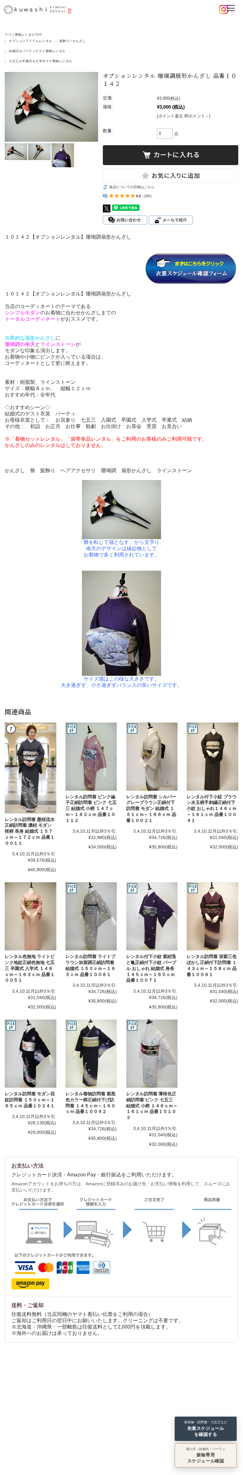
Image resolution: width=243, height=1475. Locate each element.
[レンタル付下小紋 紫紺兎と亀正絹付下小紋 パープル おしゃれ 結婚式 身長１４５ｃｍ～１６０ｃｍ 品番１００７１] (152, 916)
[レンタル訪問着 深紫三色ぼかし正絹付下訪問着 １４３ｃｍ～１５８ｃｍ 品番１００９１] (212, 916)
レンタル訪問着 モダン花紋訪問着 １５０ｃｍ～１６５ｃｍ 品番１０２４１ (30, 1099)
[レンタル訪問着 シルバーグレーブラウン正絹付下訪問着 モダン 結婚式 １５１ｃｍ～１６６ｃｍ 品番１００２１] (152, 757)
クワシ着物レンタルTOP (23, 34)
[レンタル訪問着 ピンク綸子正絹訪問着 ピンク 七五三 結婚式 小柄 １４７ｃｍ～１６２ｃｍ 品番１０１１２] (91, 757)
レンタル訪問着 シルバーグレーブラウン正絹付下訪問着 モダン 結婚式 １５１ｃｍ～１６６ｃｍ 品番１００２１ (151, 808)
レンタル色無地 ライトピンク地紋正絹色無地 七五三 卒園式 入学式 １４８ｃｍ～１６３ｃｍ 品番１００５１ (30, 968)
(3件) (148, 196)
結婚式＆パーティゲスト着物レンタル (37, 51)
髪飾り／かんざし (72, 41)
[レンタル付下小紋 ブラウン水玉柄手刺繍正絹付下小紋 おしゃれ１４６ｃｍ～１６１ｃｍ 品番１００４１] (212, 757)
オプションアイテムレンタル (30, 41)
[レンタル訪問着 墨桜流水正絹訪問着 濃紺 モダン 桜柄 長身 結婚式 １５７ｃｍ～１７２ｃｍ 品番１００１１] (30, 768)
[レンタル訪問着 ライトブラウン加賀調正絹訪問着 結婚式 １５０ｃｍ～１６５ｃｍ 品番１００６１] (91, 916)
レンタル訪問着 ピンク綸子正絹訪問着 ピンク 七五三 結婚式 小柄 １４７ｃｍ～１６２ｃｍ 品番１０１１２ (91, 808)
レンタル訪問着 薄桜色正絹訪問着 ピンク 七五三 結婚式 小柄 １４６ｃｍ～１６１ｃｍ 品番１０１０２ (152, 1105)
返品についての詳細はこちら (131, 187)
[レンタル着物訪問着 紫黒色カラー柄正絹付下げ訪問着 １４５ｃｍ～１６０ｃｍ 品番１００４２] (91, 1054)
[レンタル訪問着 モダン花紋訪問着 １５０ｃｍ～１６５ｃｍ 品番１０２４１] (30, 1054)
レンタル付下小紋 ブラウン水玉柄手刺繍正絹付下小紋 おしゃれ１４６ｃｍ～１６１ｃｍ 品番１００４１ (212, 808)
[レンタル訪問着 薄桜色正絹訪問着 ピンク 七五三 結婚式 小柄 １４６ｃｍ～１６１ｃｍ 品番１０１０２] (152, 1054)
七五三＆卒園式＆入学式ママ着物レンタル (40, 61)
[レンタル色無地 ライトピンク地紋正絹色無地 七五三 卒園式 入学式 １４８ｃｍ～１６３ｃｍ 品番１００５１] (30, 916)
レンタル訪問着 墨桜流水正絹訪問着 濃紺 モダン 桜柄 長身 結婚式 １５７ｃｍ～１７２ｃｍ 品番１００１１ (30, 831)
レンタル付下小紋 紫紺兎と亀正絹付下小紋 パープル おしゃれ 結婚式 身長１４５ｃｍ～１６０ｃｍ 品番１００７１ (151, 968)
